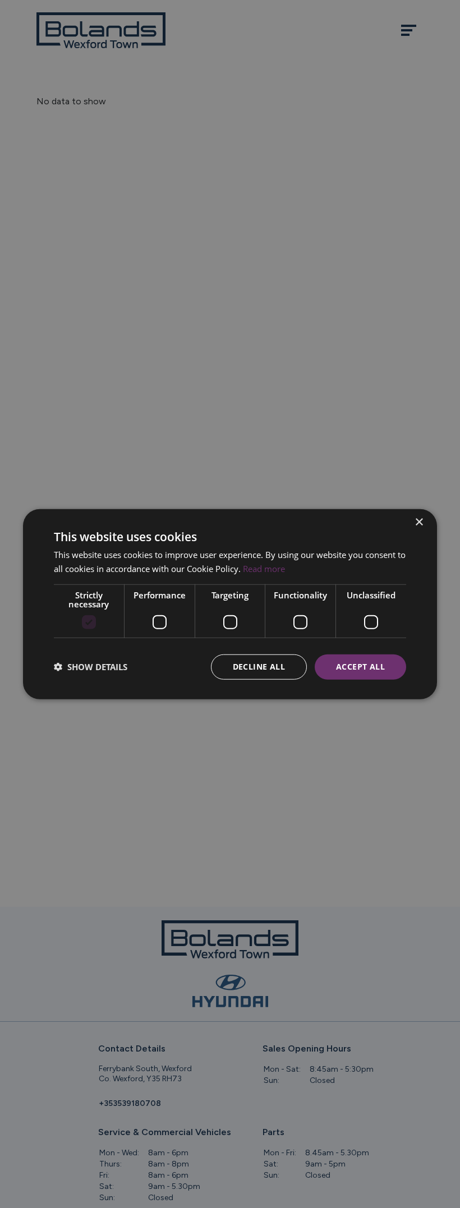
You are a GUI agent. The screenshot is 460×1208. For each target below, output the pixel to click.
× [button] (419, 522)
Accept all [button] (360, 666)
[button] (90, 667)
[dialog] (230, 604)
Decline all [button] (259, 666)
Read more (264, 568)
